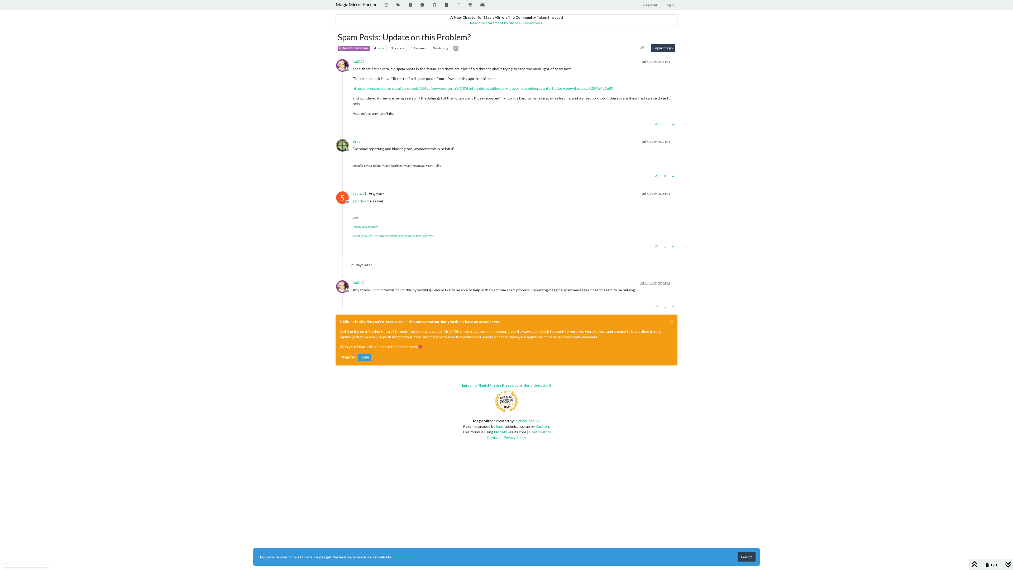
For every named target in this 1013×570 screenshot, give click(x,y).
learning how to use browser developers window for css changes (393, 236)
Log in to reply (663, 48)
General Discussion (355, 48)
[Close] (671, 322)
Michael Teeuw (526, 421)
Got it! (746, 557)
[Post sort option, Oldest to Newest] (642, 48)
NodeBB (501, 432)
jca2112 (358, 62)
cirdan (357, 142)
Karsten (542, 426)
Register (348, 357)
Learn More (403, 557)
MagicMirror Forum (356, 4)
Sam (499, 426)
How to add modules (365, 227)
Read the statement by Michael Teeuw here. (506, 23)
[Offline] (344, 65)
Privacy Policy (515, 437)
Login (365, 357)
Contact (494, 437)
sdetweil (359, 194)
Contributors (540, 432)
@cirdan (378, 194)
